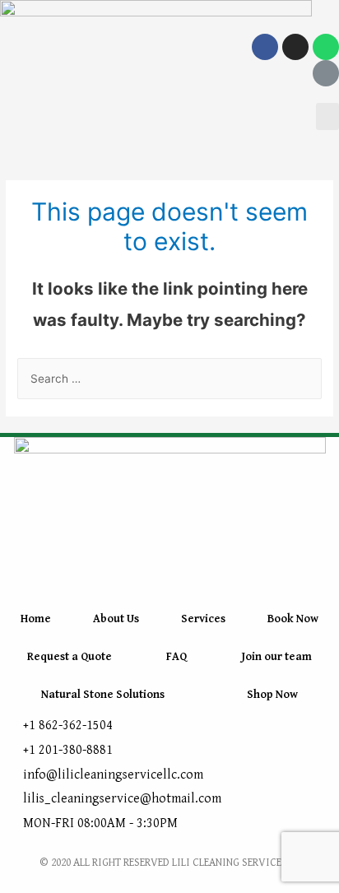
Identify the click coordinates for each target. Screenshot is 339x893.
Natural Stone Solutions (103, 694)
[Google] (326, 73)
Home (36, 619)
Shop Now (272, 694)
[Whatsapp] (326, 47)
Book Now (292, 619)
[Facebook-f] (265, 47)
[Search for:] (169, 378)
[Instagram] (295, 47)
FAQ (176, 656)
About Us (116, 619)
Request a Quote (69, 656)
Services (203, 619)
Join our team (276, 656)
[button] (327, 116)
